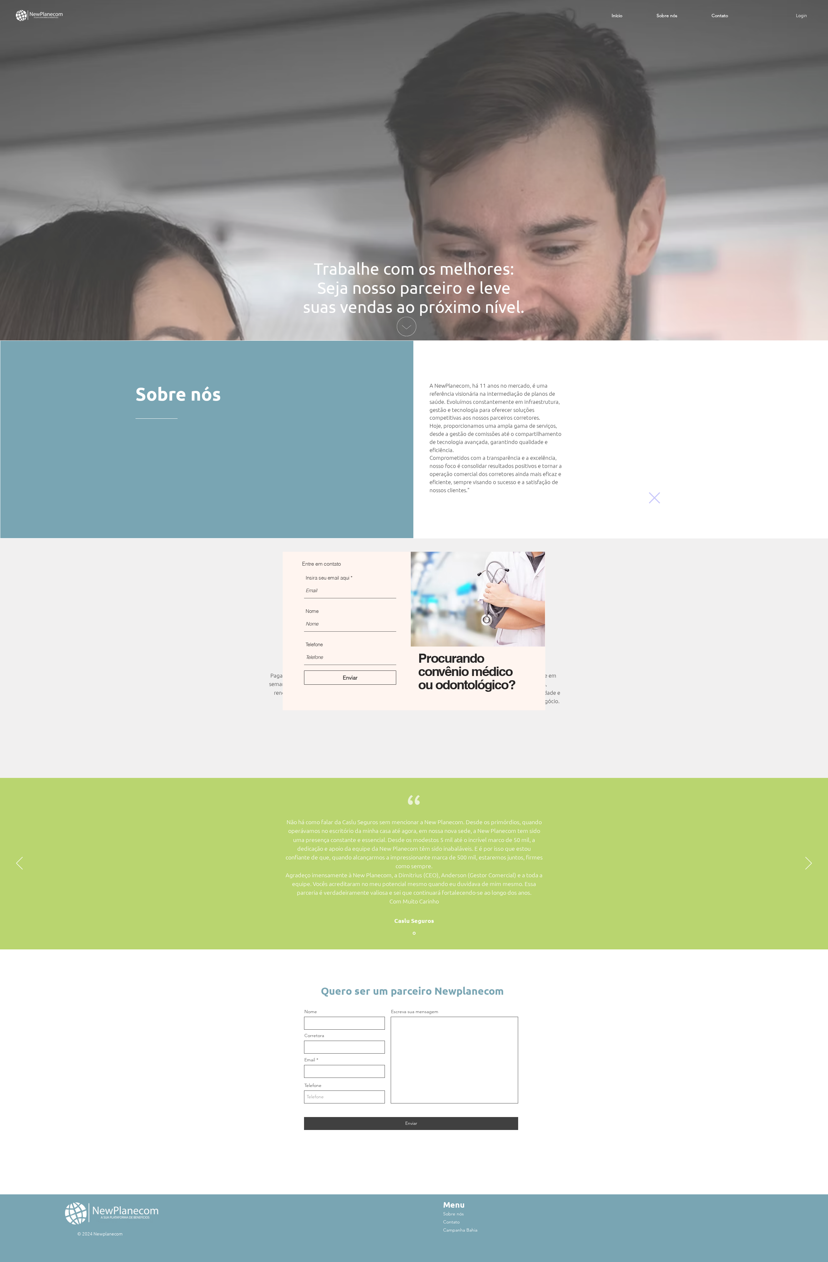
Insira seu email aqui (327, 577)
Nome (312, 611)
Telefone (314, 644)
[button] (654, 498)
